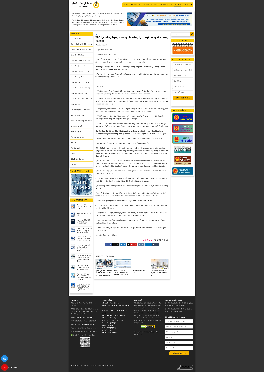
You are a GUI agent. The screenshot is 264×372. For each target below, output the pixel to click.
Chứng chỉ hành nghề (162, 4)
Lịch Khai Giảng (76, 38)
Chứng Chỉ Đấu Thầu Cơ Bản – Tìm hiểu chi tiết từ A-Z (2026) (84, 238)
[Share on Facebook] (108, 244)
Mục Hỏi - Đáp (108, 325)
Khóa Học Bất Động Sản (79, 93)
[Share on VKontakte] (141, 244)
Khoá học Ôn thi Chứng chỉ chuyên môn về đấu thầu (83, 267)
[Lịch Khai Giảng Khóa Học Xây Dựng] (182, 48)
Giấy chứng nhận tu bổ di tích (80, 110)
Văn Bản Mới (75, 148)
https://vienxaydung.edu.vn (86, 324)
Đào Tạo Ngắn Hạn (77, 115)
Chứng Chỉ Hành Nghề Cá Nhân (81, 44)
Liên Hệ (186, 4)
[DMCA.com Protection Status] (148, 326)
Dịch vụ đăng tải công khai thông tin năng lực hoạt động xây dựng (84, 258)
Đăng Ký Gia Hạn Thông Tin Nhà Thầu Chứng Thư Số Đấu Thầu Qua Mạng (121, 273)
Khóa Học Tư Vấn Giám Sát (80, 60)
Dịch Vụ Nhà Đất (76, 126)
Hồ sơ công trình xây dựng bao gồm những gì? (159, 273)
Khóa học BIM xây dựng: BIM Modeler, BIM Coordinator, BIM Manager (84, 276)
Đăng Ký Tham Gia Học (111, 303)
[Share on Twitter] (123, 244)
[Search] (191, 5)
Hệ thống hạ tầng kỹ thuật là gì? (140, 272)
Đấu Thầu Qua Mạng (110, 318)
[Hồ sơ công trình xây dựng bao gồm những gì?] (160, 264)
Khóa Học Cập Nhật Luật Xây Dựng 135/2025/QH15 (83, 222)
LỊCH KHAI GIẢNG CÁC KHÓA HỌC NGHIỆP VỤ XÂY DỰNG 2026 (83, 287)
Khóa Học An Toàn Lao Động (80, 88)
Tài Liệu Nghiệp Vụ (109, 328)
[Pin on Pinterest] (133, 244)
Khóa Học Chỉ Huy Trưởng (80, 71)
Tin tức (177, 4)
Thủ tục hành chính (77, 137)
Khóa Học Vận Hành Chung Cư (81, 99)
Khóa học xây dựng (142, 4)
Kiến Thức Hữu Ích (77, 159)
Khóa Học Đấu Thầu (77, 55)
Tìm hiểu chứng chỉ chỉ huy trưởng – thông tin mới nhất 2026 (83, 248)
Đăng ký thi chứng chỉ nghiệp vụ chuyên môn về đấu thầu (84, 230)
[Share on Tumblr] (155, 244)
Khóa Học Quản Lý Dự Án (79, 66)
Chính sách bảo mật (110, 333)
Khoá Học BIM (76, 104)
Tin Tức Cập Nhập (109, 323)
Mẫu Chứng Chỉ (76, 131)
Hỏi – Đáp (74, 142)
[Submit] (192, 34)
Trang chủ (128, 4)
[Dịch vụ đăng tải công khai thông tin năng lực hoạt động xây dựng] (104, 264)
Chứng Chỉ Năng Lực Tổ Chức (81, 49)
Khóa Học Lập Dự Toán (78, 77)
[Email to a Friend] (128, 244)
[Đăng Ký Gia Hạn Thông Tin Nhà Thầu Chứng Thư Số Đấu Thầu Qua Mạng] (122, 264)
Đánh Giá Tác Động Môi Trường (81, 121)
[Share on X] (115, 244)
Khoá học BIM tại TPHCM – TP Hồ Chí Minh (84, 206)
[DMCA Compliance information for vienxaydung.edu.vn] (185, 367)
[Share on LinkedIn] (148, 244)
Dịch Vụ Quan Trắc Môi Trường (114, 315)
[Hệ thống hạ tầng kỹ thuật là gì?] (141, 264)
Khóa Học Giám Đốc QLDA (80, 82)
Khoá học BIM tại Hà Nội (84, 214)
